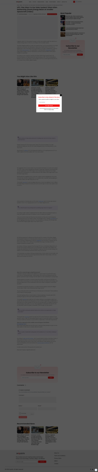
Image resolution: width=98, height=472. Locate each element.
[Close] (61, 95)
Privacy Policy (51, 109)
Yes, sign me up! (49, 105)
